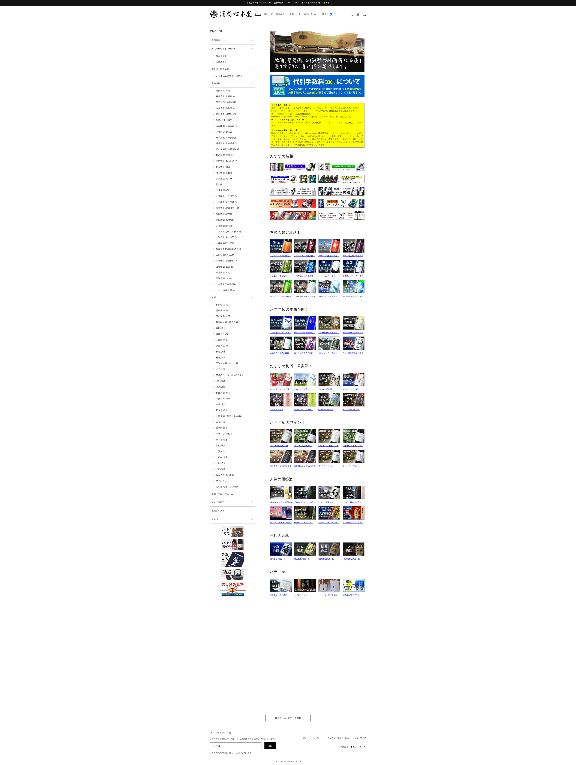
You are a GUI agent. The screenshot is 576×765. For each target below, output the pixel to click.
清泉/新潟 (221, 386)
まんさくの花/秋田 (225, 474)
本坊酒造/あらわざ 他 (226, 161)
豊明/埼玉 (221, 328)
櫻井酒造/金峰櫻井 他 (226, 143)
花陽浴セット (222, 61)
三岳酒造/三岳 (223, 272)
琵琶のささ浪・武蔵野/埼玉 (229, 375)
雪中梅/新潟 (222, 310)
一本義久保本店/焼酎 (226, 284)
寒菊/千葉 (221, 422)
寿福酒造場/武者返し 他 (227, 208)
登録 (270, 746)
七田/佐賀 (221, 463)
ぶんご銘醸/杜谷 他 (225, 290)
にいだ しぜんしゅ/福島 (227, 486)
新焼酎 (219, 184)
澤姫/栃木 (221, 381)
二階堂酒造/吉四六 (225, 255)
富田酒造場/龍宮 (224, 213)
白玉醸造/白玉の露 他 (226, 125)
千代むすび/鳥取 (224, 433)
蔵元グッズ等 (218, 510)
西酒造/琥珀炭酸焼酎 (226, 102)
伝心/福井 (221, 445)
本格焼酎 (216, 83)
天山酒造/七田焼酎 (225, 219)
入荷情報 (324, 14)
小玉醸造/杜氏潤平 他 (226, 196)
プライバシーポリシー (312, 738)
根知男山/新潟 (223, 392)
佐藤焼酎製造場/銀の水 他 (229, 249)
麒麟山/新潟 (222, 304)
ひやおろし (221, 480)
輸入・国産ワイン (220, 502)
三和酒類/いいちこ (225, 278)
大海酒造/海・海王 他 (226, 237)
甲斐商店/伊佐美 (224, 131)
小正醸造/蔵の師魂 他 (226, 202)
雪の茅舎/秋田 (223, 316)
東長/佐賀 (221, 404)
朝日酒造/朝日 (223, 167)
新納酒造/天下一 (224, 178)
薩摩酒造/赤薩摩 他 (225, 108)
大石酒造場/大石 (224, 225)
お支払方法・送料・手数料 (288, 717)
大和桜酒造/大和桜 (225, 243)
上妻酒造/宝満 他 (224, 266)
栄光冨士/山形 (223, 398)
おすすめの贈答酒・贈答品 (229, 76)
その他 (215, 519)
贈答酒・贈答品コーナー (224, 69)
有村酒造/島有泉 (224, 172)
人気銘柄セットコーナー (224, 48)
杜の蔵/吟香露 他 (224, 155)
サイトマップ (360, 738)
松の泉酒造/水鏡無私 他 (227, 149)
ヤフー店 (316, 122)
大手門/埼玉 (222, 428)
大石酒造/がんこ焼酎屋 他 (229, 231)
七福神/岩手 (222, 457)
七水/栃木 (221, 469)
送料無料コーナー (220, 40)
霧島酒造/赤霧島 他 (225, 96)
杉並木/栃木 (222, 410)
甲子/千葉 (221, 369)
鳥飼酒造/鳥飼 (223, 90)
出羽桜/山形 (222, 439)
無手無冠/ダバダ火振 (226, 137)
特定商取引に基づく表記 (338, 738)
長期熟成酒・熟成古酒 (227, 322)
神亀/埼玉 (221, 357)
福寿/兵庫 (221, 351)
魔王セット (221, 55)
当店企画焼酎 (222, 190)
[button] (351, 14)
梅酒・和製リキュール (222, 493)
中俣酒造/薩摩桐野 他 (226, 260)
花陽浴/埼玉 (222, 339)
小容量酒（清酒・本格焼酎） (230, 416)
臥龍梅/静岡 (222, 345)
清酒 (214, 297)
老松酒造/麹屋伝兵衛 (226, 114)
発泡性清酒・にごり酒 (227, 363)
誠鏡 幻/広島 (222, 334)
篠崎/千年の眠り (224, 120)
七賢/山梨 (221, 451)
